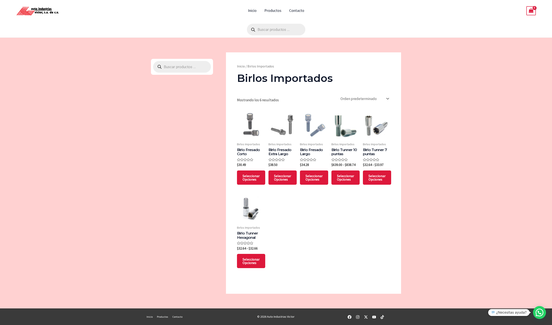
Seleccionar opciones (251, 177)
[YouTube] (374, 317)
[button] (539, 312)
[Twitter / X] (366, 317)
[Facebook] (349, 317)
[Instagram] (358, 317)
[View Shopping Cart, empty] (531, 11)
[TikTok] (382, 317)
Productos (272, 10)
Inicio (252, 10)
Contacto (296, 10)
